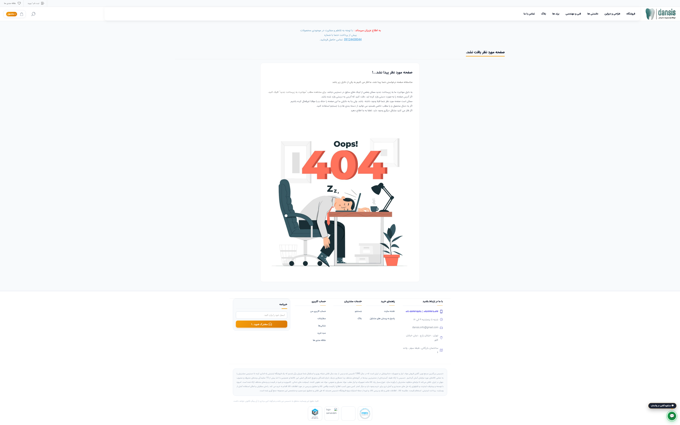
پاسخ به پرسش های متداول (382, 318)
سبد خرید (321, 333)
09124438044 (353, 39)
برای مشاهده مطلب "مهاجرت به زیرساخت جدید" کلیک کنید (298, 92)
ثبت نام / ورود (33, 3)
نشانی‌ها (322, 326)
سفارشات (322, 318)
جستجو (358, 311)
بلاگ (360, 318)
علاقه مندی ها (319, 340)
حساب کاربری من (318, 311)
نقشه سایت (389, 311)
